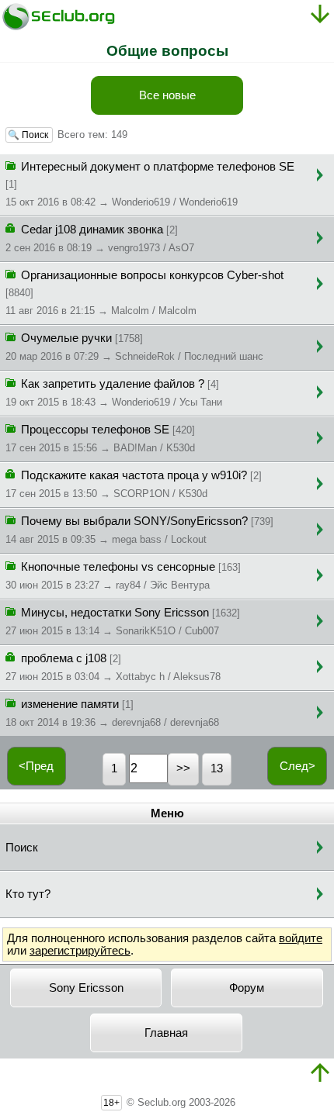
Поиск (21, 847)
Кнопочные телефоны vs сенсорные (123, 576)
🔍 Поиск (29, 135)
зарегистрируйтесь (80, 951)
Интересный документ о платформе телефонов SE (149, 184)
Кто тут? (27, 894)
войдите (300, 938)
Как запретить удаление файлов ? (113, 393)
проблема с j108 (113, 667)
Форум (246, 988)
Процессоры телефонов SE (100, 438)
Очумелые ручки (134, 347)
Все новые (167, 95)
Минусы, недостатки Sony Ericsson (122, 621)
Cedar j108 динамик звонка (99, 238)
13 (216, 768)
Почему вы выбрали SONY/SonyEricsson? (139, 530)
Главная (166, 1033)
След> (297, 766)
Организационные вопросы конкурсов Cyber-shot (144, 292)
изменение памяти (112, 713)
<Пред (36, 766)
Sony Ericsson (86, 988)
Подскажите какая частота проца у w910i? (133, 484)
